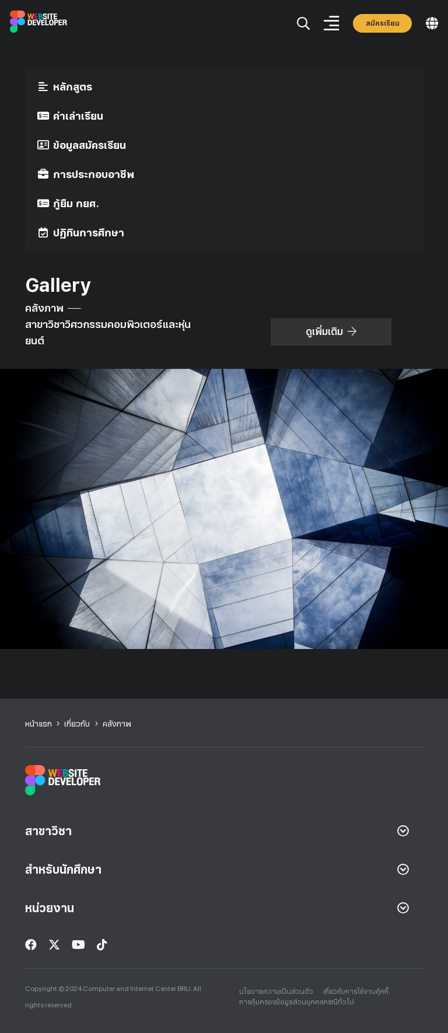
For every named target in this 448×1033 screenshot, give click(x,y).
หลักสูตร (72, 87)
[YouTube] (78, 945)
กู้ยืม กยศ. (76, 203)
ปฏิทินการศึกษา (88, 232)
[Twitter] (54, 945)
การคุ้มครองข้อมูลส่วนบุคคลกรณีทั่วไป (296, 1002)
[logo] (39, 24)
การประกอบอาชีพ (93, 174)
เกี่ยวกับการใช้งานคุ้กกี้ (355, 991)
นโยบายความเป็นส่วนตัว (276, 991)
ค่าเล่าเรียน (78, 116)
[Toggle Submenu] (403, 831)
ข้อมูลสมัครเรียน (89, 145)
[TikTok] (102, 945)
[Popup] (303, 23)
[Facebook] (31, 945)
